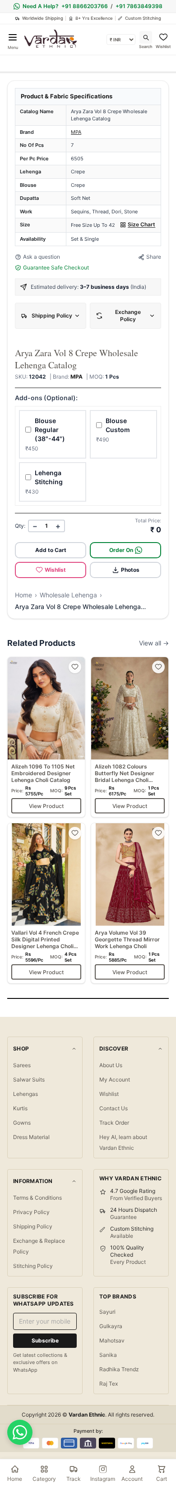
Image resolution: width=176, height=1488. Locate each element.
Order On (121, 550)
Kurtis (20, 1108)
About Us (110, 1065)
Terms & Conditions (37, 1197)
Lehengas (25, 1094)
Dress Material (31, 1137)
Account (132, 1478)
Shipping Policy (32, 1226)
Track (73, 1478)
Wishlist (55, 569)
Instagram (102, 1478)
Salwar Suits (29, 1079)
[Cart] (161, 1469)
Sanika (108, 1354)
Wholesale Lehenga (68, 595)
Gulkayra (110, 1326)
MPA (76, 132)
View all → (154, 643)
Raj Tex (108, 1383)
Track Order (114, 1122)
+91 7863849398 (139, 6)
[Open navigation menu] (12, 37)
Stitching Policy (33, 1266)
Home (23, 595)
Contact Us (113, 1108)
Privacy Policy (31, 1212)
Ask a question (41, 256)
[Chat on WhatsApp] (19, 1432)
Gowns (22, 1122)
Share (153, 256)
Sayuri (107, 1311)
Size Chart (141, 224)
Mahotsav (112, 1340)
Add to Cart (50, 550)
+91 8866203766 (84, 6)
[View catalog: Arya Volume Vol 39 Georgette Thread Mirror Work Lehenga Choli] (129, 903)
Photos (130, 569)
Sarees (22, 1065)
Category (44, 1478)
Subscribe (45, 1340)
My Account (114, 1079)
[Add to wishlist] (75, 667)
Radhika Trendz (119, 1369)
